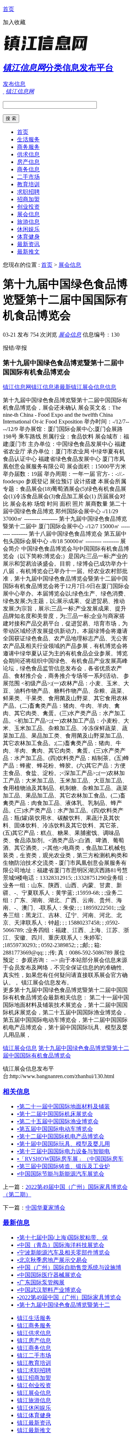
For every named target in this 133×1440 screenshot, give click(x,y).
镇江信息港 (45, 387)
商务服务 (28, 147)
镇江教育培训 (34, 1363)
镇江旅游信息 (34, 1400)
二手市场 (28, 177)
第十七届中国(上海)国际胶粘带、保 (62, 1237)
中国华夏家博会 (45, 1208)
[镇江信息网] (47, 51)
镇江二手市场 (34, 1355)
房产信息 (28, 162)
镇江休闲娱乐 (34, 1408)
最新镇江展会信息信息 (88, 387)
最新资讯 (28, 244)
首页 (8, 9)
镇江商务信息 (34, 1348)
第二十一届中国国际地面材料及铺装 (63, 1106)
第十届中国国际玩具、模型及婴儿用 (63, 1144)
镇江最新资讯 (34, 1423)
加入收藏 (14, 22)
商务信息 (28, 169)
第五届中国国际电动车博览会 (55, 1129)
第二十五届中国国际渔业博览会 (58, 1121)
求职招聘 (28, 192)
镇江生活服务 (34, 1318)
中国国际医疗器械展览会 (49, 1275)
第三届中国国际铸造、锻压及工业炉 (63, 1166)
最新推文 (28, 252)
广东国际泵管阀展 (41, 1282)
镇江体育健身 (34, 1415)
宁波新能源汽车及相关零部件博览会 (63, 1252)
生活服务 (28, 139)
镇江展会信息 (20, 1048)
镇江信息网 (17, 387)
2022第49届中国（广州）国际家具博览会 (69, 1297)
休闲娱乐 (28, 229)
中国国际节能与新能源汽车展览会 (60, 1174)
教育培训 (28, 184)
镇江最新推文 (34, 1430)
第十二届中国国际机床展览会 (55, 1114)
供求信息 (28, 154)
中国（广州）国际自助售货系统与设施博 (69, 1267)
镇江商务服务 (34, 1325)
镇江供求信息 (34, 1333)
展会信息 (28, 214)
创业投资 (28, 207)
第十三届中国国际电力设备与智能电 (63, 1151)
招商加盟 (28, 199)
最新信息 (16, 1222)
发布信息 (14, 84)
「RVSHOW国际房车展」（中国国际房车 (70, 1159)
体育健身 (28, 237)
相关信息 (16, 1091)
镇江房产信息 (34, 1340)
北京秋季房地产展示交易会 (52, 1260)
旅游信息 (28, 222)
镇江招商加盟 (34, 1378)
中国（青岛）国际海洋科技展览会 (60, 1245)
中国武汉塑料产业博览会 (49, 1290)
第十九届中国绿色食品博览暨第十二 (63, 1305)
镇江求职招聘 (34, 1370)
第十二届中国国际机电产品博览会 (60, 1136)
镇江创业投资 (34, 1385)
